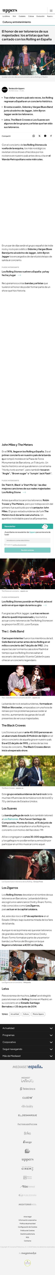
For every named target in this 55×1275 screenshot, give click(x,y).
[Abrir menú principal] (51, 10)
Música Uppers (38, 1014)
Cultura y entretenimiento (17, 21)
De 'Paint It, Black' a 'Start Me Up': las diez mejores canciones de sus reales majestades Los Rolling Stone (26, 488)
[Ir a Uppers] (10, 10)
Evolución (40, 16)
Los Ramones (10, 818)
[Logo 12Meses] (27, 1177)
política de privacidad (19, 545)
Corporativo (9, 1042)
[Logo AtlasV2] (27, 1186)
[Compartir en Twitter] (39, 136)
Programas (8, 1035)
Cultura (31, 16)
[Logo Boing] (27, 1133)
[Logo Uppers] (27, 1160)
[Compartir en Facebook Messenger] (45, 136)
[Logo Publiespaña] (27, 1195)
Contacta (27, 1241)
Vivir (14, 16)
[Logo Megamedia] (28, 1253)
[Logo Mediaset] (27, 1068)
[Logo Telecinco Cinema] (27, 1168)
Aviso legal (27, 1217)
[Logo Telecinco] (27, 1089)
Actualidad (15, 1014)
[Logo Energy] (27, 1142)
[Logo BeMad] (27, 1151)
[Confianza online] (27, 1265)
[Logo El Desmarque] (27, 1115)
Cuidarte (22, 16)
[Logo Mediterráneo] (27, 1204)
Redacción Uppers (16, 88)
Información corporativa (27, 1220)
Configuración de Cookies (27, 1227)
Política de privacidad (27, 1223)
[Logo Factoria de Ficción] (27, 1124)
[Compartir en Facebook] (51, 136)
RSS (27, 1237)
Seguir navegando (12, 1048)
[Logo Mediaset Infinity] (27, 1080)
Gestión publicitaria (27, 1234)
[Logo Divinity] (27, 1106)
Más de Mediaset (12, 1055)
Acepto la (16, 545)
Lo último (6, 16)
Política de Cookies (27, 1230)
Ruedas (50, 16)
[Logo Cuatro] (27, 1097)
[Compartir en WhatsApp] (33, 136)
